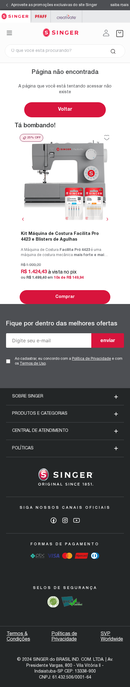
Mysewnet (66, 16)
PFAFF (40, 16)
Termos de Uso (33, 363)
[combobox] (65, 51)
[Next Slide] (123, 5)
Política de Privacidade (91, 358)
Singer (15, 13)
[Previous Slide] (7, 5)
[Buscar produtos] (113, 51)
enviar (107, 340)
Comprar (65, 297)
